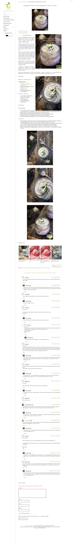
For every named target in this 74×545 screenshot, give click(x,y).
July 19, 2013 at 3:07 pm (55, 343)
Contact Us (6, 28)
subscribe (39, 516)
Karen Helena (27, 420)
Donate (5, 30)
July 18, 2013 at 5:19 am (55, 294)
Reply (24, 282)
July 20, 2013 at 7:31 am (55, 364)
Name (19, 499)
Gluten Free (30, 267)
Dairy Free (25, 267)
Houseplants (6, 25)
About (4, 27)
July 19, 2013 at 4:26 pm (55, 355)
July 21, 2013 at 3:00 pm (55, 390)
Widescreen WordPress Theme (30, 525)
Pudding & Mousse (24, 1)
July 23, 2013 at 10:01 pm (55, 420)
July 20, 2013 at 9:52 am (55, 324)
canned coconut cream (28, 84)
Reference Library (7, 23)
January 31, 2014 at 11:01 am (55, 470)
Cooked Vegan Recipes (8, 19)
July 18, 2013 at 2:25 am (55, 277)
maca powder (25, 87)
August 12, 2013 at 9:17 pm (55, 452)
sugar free (45, 267)
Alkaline (22, 267)
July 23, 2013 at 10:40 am (55, 412)
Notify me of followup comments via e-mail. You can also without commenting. (33, 516)
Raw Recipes (6, 18)
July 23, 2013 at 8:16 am (55, 404)
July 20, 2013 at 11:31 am (55, 337)
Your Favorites (6, 21)
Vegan (49, 267)
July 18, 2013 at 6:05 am (55, 307)
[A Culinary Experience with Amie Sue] (8, 6)
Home (19, 1)
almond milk (25, 85)
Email (19, 503)
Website (19, 508)
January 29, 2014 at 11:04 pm (55, 461)
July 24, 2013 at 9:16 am (55, 428)
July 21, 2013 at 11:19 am (55, 398)
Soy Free (41, 267)
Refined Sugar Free (36, 267)
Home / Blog (6, 16)
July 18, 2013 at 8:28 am (55, 285)
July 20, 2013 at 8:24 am (55, 373)
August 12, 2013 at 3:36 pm (55, 435)
